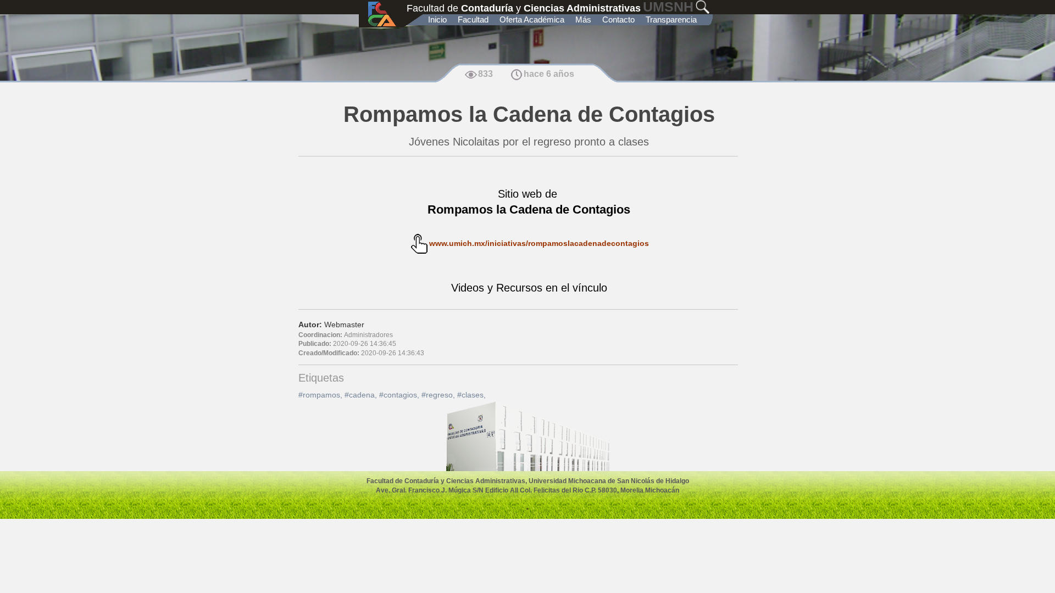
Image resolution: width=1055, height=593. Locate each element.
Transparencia (671, 19)
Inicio (437, 19)
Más (583, 19)
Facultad (473, 19)
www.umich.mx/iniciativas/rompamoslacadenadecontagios (539, 243)
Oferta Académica (531, 19)
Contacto (618, 19)
